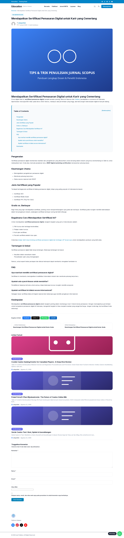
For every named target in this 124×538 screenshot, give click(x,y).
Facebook (26, 318)
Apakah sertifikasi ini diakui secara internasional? (32, 143)
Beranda (47, 6)
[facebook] (102, 1)
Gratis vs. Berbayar (22, 126)
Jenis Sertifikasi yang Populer (24, 123)
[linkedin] (107, 1)
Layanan (72, 6)
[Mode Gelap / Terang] (98, 6)
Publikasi (55, 6)
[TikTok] (21, 525)
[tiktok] (104, 1)
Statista (77, 99)
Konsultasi (14, 1)
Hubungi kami (107, 6)
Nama (13, 471)
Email (13, 479)
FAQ (17, 134)
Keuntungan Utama (21, 120)
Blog (79, 6)
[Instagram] (17, 525)
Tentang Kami (23, 1)
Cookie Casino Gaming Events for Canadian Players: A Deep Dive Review (41, 362)
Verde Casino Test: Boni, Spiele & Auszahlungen (31, 432)
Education (16, 6)
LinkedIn (53, 318)
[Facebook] (13, 525)
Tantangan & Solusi (21, 131)
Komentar (14, 450)
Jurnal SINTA (64, 6)
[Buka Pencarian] (94, 6)
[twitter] (109, 1)
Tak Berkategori (17, 14)
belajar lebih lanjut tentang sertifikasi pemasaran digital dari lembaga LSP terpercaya (45, 240)
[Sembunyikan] (106, 110)
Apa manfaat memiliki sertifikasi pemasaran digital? (32, 137)
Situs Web (14, 487)
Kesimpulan (19, 146)
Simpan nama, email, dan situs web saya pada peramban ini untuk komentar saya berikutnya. (39, 495)
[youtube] (112, 1)
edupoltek (22, 23)
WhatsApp (45, 318)
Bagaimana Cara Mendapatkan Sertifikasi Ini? (29, 128)
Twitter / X (35, 318)
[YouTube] (25, 525)
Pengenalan (19, 117)
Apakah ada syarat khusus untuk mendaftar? (31, 140)
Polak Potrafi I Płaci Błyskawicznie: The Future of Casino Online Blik (39, 397)
